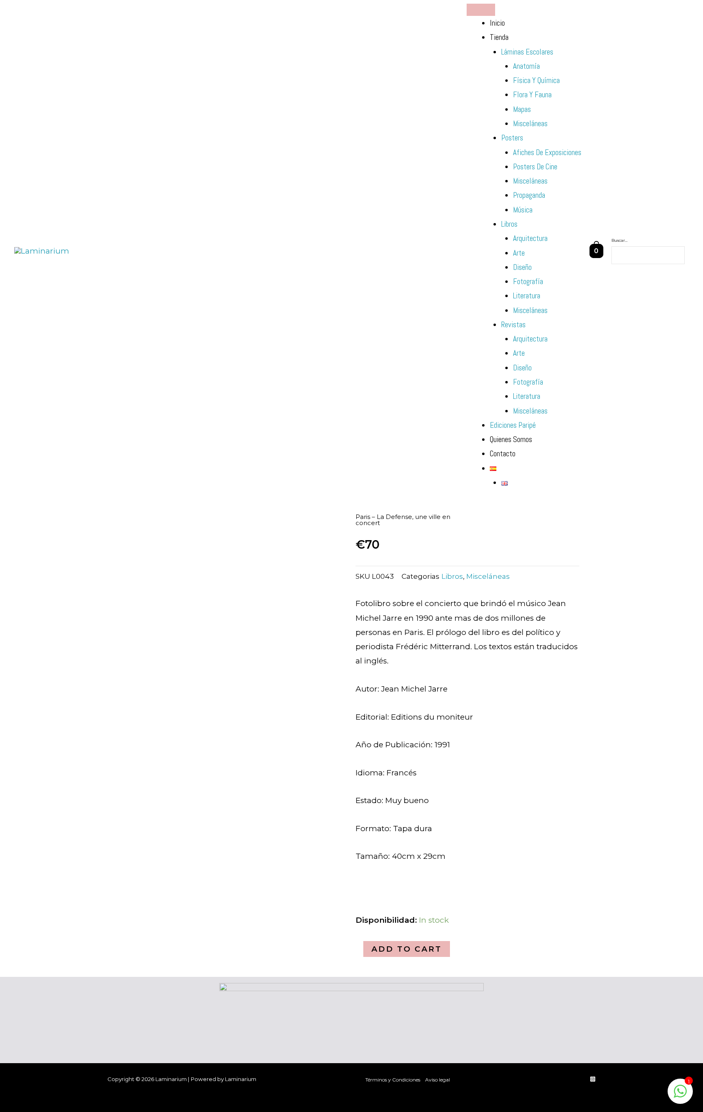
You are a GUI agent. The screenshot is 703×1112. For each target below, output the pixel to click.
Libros (509, 224)
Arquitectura (530, 238)
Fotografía (528, 281)
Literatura (526, 296)
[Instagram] (593, 1079)
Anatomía (526, 66)
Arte (519, 253)
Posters (512, 138)
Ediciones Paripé (513, 425)
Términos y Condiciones (392, 1080)
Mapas (522, 109)
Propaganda (529, 195)
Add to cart (406, 949)
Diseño (522, 267)
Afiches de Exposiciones (547, 152)
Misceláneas (530, 123)
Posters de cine (535, 167)
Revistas (513, 325)
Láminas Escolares (527, 52)
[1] (680, 1095)
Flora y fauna (532, 95)
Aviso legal (437, 1080)
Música (523, 210)
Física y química (536, 80)
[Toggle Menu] (481, 10)
